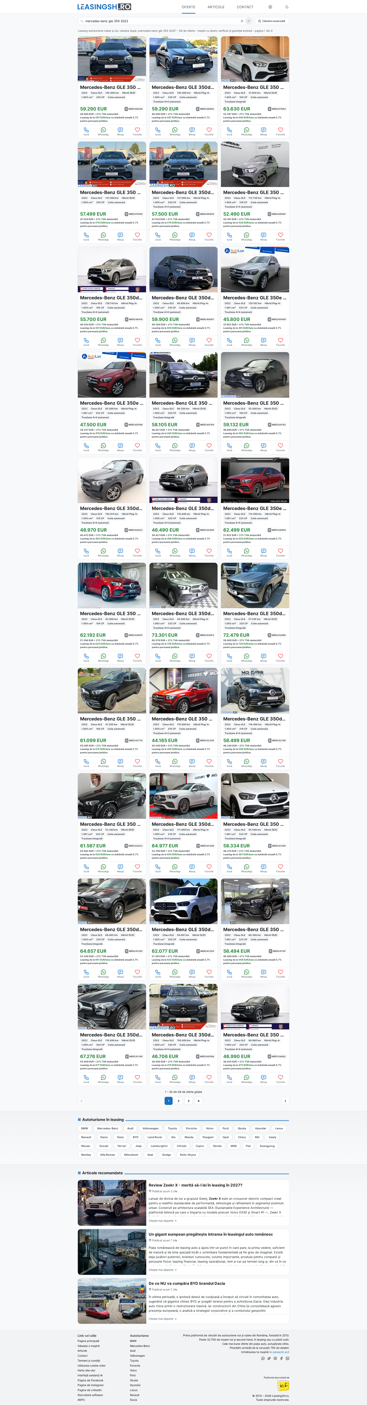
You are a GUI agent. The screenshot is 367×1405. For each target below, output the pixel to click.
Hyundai (135, 1385)
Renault (134, 1395)
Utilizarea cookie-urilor (92, 1365)
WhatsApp (103, 134)
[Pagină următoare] (285, 1101)
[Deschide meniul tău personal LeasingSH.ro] (270, 7)
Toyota (134, 1360)
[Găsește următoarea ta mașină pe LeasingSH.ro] (104, 6)
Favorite (137, 134)
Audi (133, 1350)
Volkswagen (137, 1355)
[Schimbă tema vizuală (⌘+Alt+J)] (287, 7)
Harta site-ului (86, 1370)
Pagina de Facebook (90, 1380)
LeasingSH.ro (280, 1395)
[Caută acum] (248, 21)
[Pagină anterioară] (82, 1101)
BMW (133, 1340)
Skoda (134, 1380)
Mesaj (120, 134)
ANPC (81, 1399)
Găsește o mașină (89, 1345)
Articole (82, 1350)
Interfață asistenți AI (90, 1375)
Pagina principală (88, 1340)
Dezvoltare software (90, 1395)
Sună (86, 134)
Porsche (135, 1365)
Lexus (133, 1390)
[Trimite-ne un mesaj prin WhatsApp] (263, 1358)
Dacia (133, 1399)
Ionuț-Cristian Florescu (283, 1386)
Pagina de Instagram (91, 1385)
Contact (83, 1355)
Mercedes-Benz (140, 1345)
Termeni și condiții (89, 1360)
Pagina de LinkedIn (90, 1390)
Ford (133, 1375)
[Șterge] (241, 21)
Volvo (133, 1370)
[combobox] (165, 21)
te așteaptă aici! (279, 1352)
